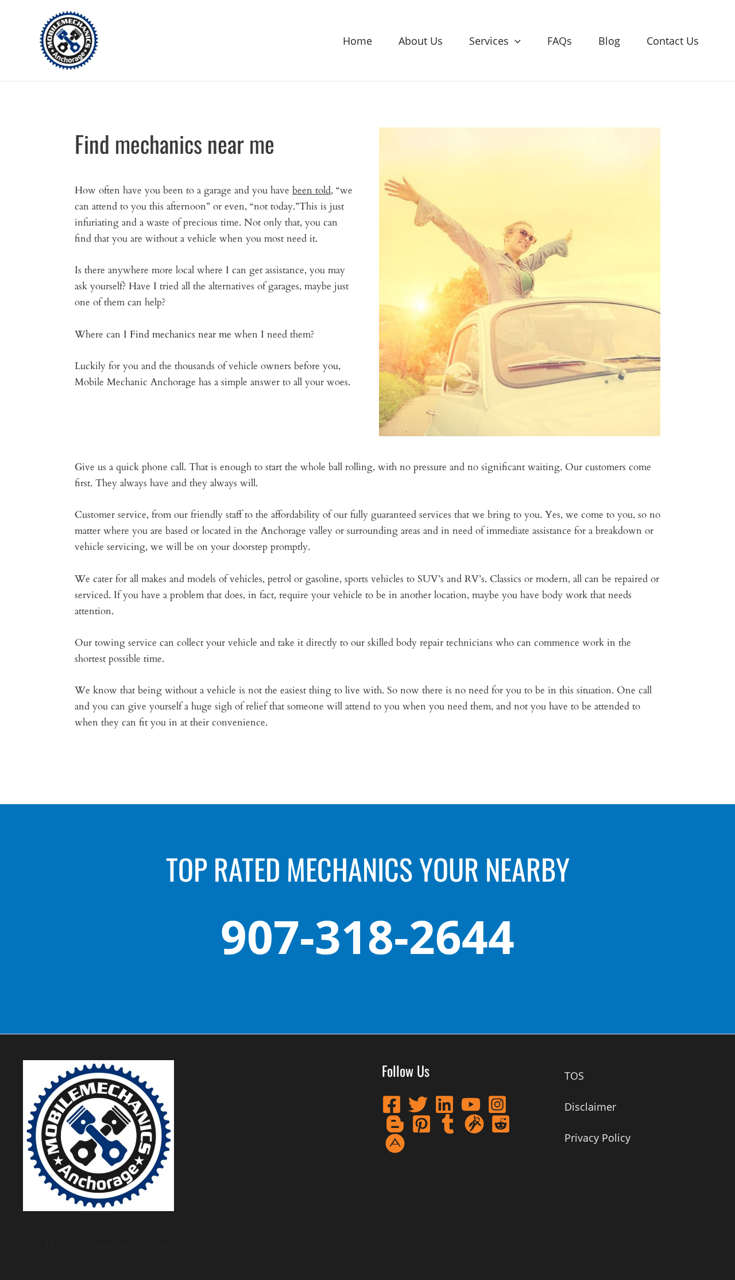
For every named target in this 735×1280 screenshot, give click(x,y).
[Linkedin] (444, 1104)
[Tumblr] (448, 1124)
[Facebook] (391, 1104)
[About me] (395, 1143)
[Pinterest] (421, 1124)
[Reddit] (500, 1124)
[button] (515, 41)
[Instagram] (497, 1104)
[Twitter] (418, 1104)
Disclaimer (89, 1245)
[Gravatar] (474, 1124)
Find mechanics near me (180, 334)
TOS (54, 1245)
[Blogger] (395, 1124)
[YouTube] (471, 1104)
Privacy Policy (144, 1245)
